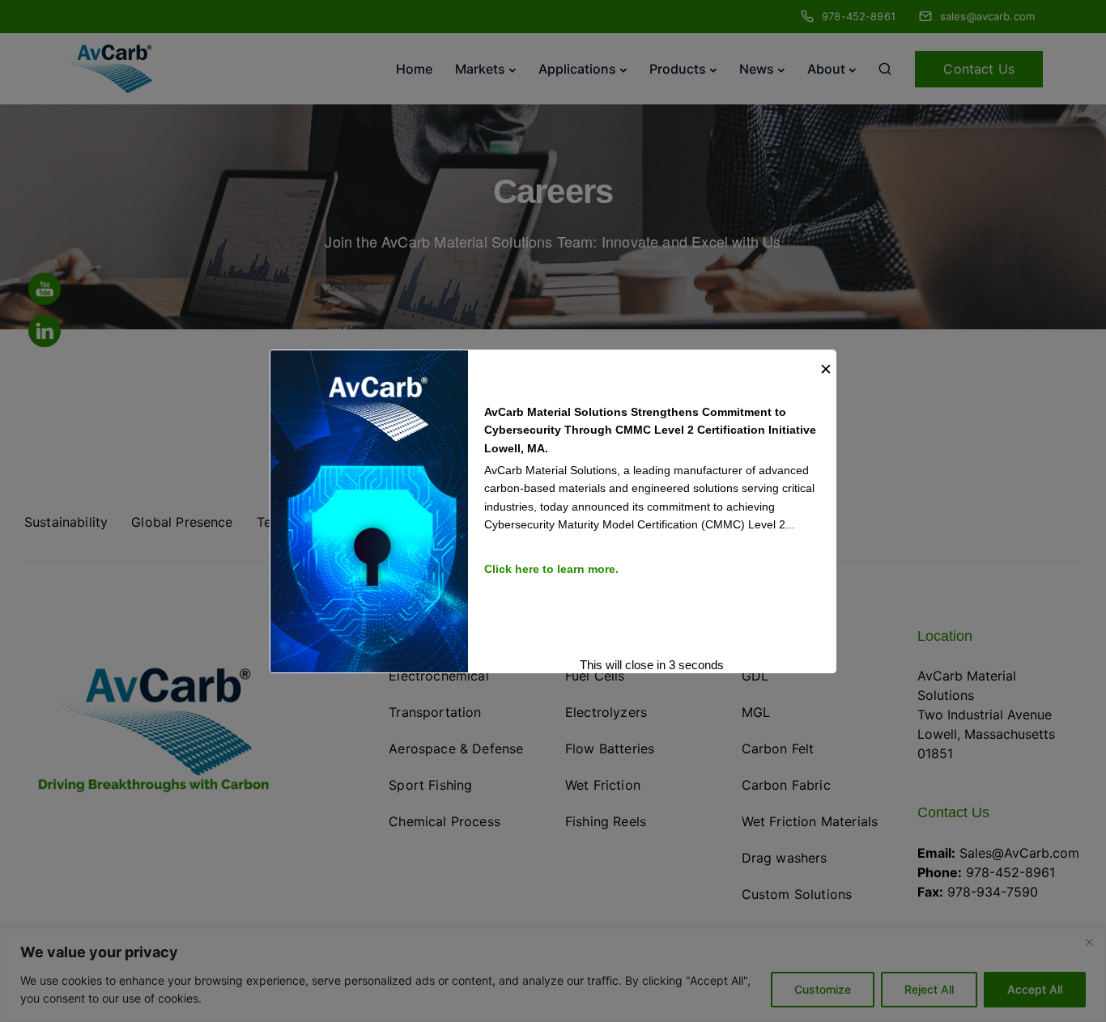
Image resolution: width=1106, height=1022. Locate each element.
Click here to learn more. (551, 568)
